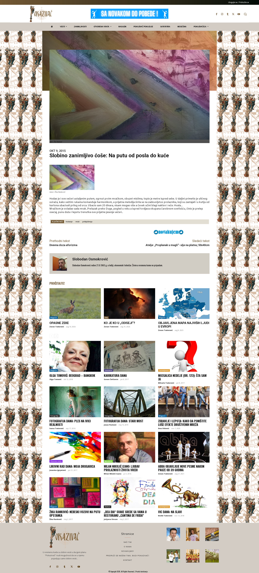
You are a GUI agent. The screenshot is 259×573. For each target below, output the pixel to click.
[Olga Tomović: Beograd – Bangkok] (75, 356)
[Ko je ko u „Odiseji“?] (129, 303)
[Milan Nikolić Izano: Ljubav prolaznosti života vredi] (129, 447)
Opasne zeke (59, 323)
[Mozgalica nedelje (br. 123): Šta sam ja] (184, 356)
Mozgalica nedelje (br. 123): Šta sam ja (182, 377)
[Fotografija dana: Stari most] (129, 401)
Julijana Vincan (111, 519)
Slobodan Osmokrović (90, 259)
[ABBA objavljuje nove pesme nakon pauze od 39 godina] (184, 447)
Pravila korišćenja (141, 571)
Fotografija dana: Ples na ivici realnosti (70, 423)
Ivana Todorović (56, 428)
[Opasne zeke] (75, 303)
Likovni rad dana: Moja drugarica (72, 466)
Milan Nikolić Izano (112, 474)
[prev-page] (51, 336)
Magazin (53, 318)
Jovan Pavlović (110, 425)
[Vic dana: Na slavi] (184, 492)
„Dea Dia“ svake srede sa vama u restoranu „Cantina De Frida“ (125, 514)
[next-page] (56, 336)
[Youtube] (239, 14)
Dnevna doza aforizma (63, 245)
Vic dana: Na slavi (170, 512)
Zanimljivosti (164, 370)
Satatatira (108, 370)
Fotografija (54, 416)
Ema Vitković (163, 428)
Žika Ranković (55, 519)
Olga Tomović (55, 379)
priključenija (87, 221)
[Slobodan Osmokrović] (61, 263)
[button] (245, 14)
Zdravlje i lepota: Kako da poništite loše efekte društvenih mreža (182, 423)
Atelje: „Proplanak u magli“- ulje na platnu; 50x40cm (178, 245)
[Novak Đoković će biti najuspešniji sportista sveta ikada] (173, 534)
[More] (133, 232)
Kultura (162, 461)
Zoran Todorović (56, 326)
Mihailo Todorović (166, 383)
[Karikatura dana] (129, 356)
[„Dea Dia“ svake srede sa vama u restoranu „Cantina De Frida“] (129, 492)
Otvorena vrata (56, 461)
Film (106, 318)
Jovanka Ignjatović (57, 470)
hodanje (69, 221)
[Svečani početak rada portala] (192, 556)
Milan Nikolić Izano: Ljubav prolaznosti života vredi (122, 468)
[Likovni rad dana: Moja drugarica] (75, 447)
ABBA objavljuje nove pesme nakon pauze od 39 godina (181, 468)
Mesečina (108, 461)
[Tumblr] (228, 14)
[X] (233, 14)
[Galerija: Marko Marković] (212, 556)
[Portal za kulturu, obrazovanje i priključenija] (41, 14)
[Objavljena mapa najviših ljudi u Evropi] (184, 303)
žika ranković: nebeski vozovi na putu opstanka (74, 514)
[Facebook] (216, 14)
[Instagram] (222, 14)
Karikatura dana (115, 375)
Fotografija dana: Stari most (123, 421)
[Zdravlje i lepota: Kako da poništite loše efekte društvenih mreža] (184, 401)
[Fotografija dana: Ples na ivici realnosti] (75, 401)
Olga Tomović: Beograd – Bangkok (72, 375)
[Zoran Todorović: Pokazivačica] (212, 534)
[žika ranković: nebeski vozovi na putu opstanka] (75, 492)
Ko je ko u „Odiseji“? (119, 323)
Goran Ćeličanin (111, 379)
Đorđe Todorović (165, 515)
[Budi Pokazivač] (173, 556)
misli (77, 221)
